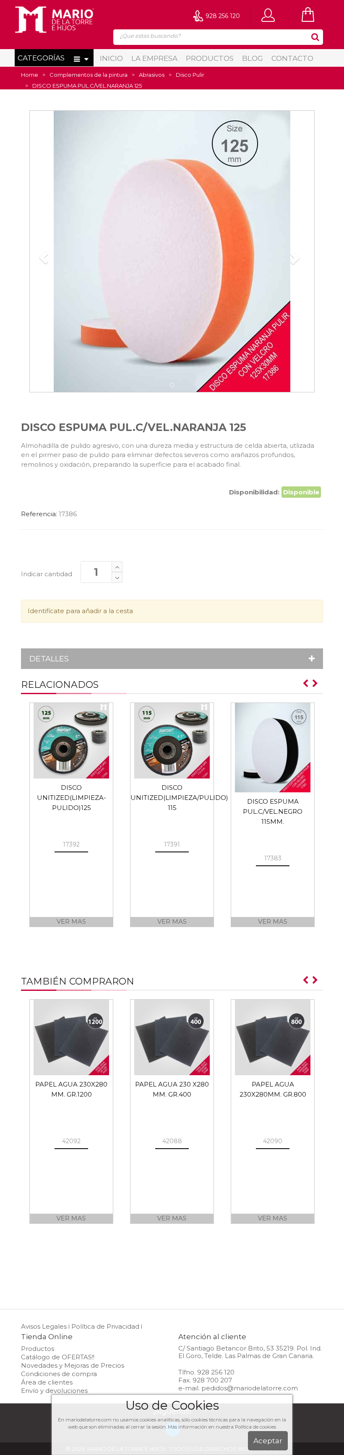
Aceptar (267, 1441)
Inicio (111, 58)
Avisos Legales (44, 1326)
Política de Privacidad (105, 1326)
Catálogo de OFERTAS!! (57, 1357)
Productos (210, 58)
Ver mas (71, 921)
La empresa (154, 58)
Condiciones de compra (59, 1374)
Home (29, 74)
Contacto (292, 58)
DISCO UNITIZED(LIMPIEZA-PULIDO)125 (71, 798)
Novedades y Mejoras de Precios (72, 1365)
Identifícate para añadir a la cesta (80, 611)
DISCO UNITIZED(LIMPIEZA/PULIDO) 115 (179, 798)
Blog (252, 58)
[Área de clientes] (270, 14)
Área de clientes (47, 1382)
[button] (43, 257)
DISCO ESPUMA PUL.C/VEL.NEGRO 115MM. (272, 811)
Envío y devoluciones (54, 1391)
